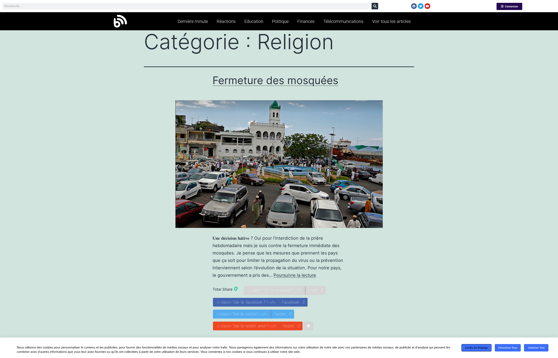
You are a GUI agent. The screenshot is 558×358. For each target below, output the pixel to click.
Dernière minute (193, 21)
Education (253, 21)
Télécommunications (343, 21)
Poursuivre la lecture (295, 275)
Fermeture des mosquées (275, 80)
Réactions (226, 21)
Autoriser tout (536, 347)
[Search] (375, 6)
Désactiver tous (507, 347)
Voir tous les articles (391, 21)
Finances (306, 21)
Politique (280, 21)
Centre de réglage (476, 347)
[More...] (308, 326)
